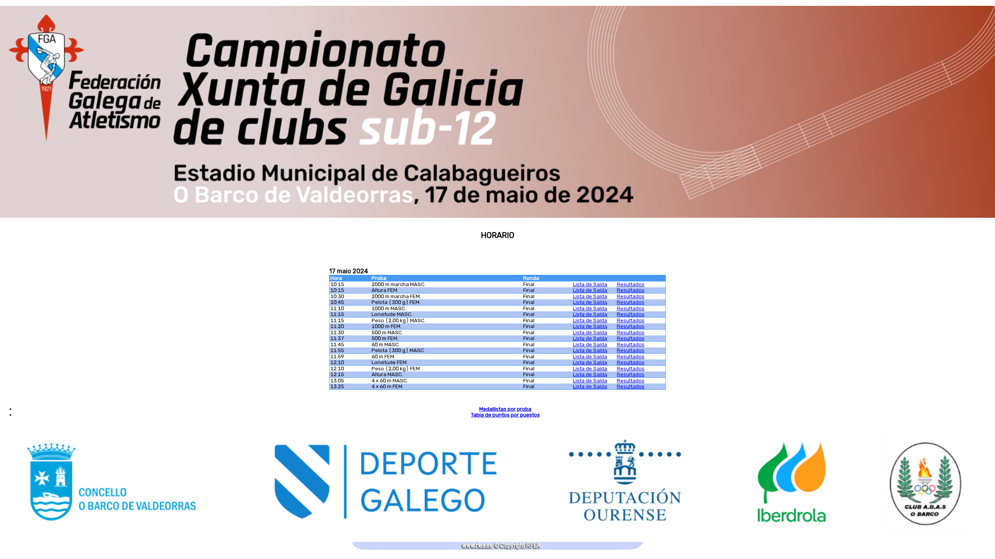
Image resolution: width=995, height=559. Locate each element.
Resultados (630, 284)
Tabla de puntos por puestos (505, 415)
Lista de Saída (590, 284)
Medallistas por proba (505, 409)
